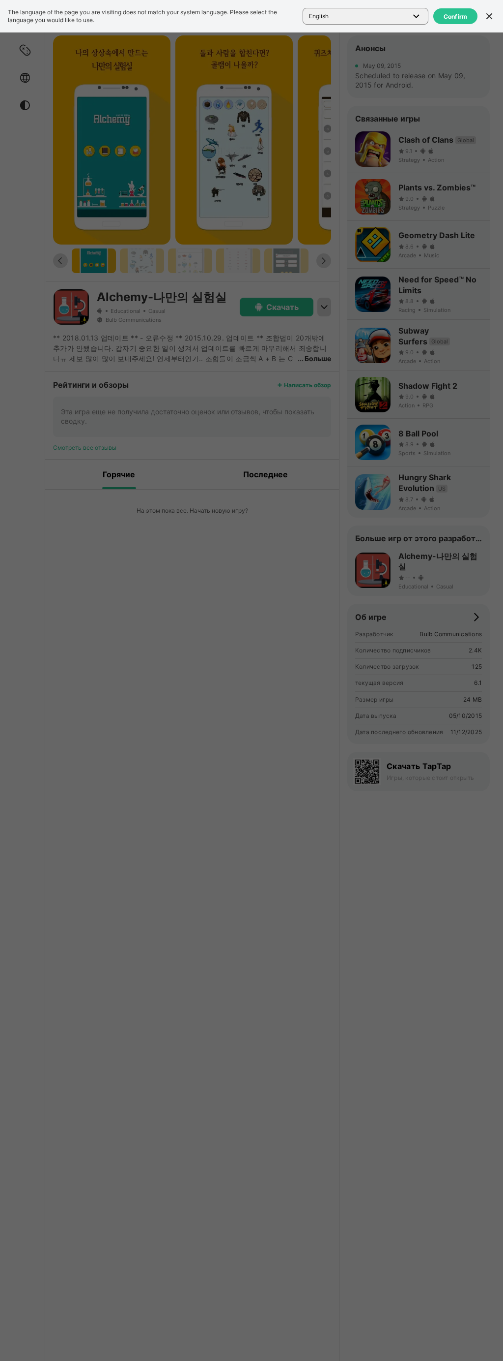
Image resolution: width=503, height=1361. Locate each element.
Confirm (456, 16)
